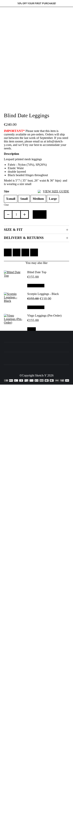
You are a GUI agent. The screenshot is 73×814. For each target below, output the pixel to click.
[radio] (10, 199)
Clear (6, 204)
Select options (35, 285)
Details (31, 329)
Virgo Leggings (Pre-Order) (44, 315)
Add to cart (40, 214)
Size (36, 191)
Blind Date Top (36, 272)
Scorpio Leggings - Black (43, 293)
